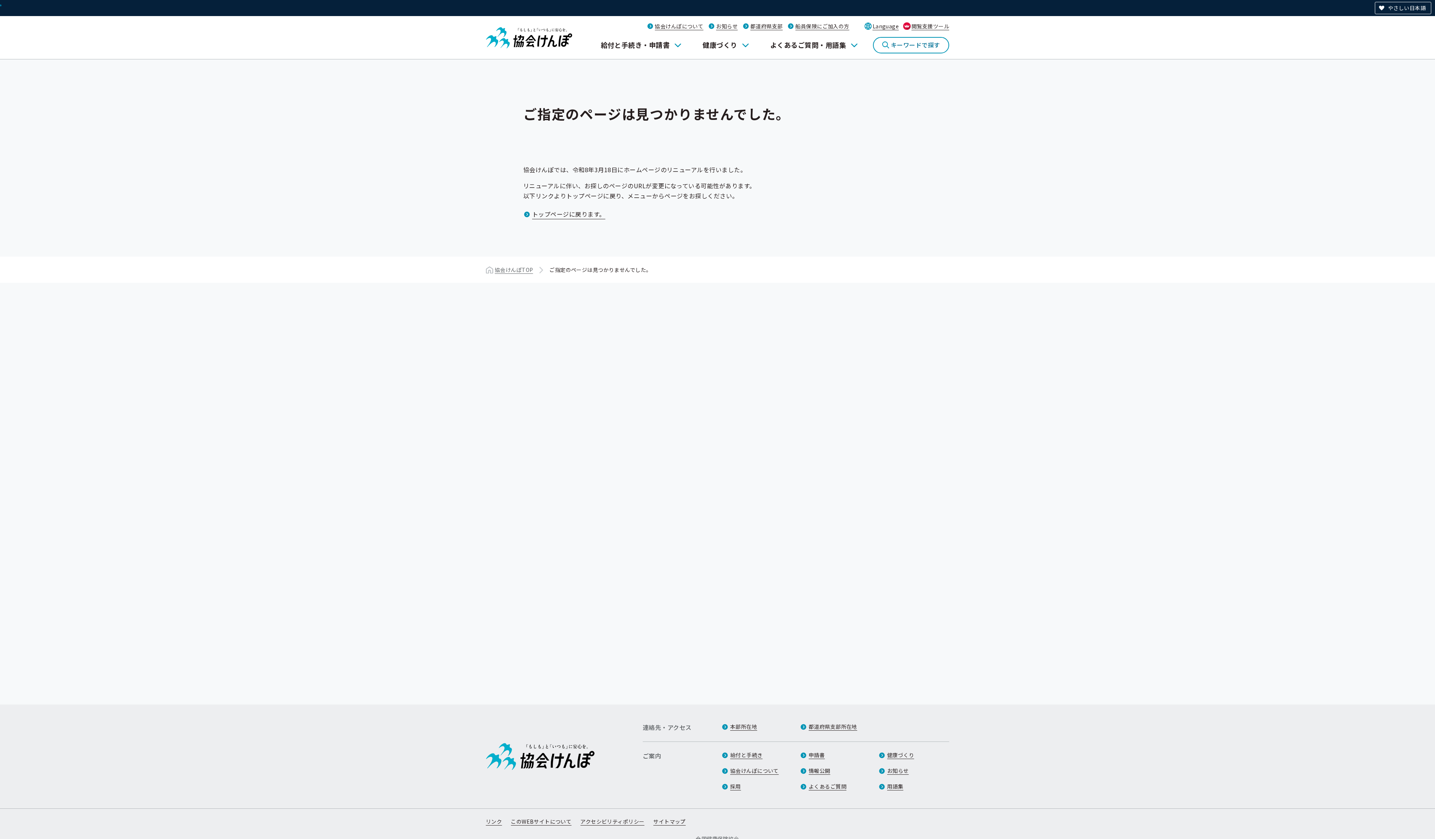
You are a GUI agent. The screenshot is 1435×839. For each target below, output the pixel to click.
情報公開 (819, 770)
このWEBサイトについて (541, 821)
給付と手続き (746, 755)
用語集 (895, 786)
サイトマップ (669, 821)
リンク (494, 821)
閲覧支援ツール (930, 26)
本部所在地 (743, 726)
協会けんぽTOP (514, 269)
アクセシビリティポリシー (612, 821)
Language (886, 26)
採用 (735, 786)
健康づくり (720, 45)
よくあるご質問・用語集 (808, 45)
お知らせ (727, 26)
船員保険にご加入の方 (822, 26)
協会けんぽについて (679, 26)
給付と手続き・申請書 (635, 45)
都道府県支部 (766, 26)
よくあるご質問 (827, 786)
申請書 (817, 755)
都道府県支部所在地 (833, 726)
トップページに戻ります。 (568, 214)
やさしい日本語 (1407, 8)
